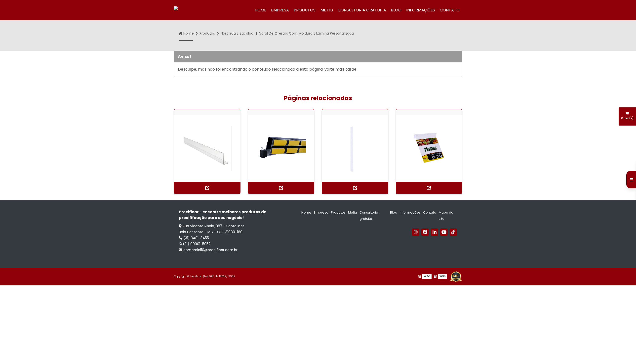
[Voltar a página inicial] (192, 10)
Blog (396, 10)
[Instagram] (415, 232)
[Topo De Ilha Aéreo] (281, 148)
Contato (450, 10)
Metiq (326, 10)
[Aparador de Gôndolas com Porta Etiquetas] (207, 148)
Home (260, 10)
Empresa (280, 10)
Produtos (305, 10)
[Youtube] (444, 232)
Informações (420, 10)
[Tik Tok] (453, 232)
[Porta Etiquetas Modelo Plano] (355, 148)
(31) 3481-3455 (195, 237)
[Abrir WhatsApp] (623, 345)
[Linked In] (434, 232)
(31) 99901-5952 (196, 243)
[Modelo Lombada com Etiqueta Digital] (429, 148)
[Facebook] (425, 232)
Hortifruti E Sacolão (237, 33)
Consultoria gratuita (362, 10)
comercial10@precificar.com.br (210, 249)
